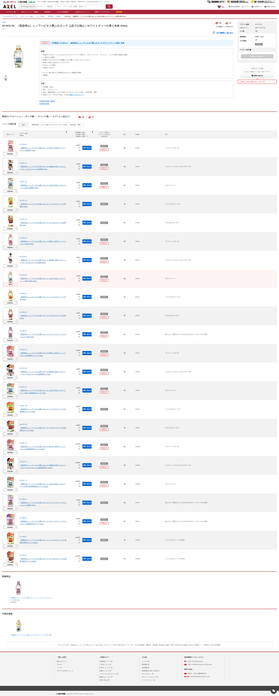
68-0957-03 (23, 200)
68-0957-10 (23, 443)
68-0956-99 (23, 144)
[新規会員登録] (234, 6)
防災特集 (119, 12)
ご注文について (104, 664)
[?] (250, 50)
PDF (230, 23)
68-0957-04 (23, 219)
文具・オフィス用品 (27, 16)
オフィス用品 (40, 16)
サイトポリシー (147, 674)
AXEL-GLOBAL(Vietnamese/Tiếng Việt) (200, 664)
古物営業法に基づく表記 (149, 671)
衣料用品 (50, 16)
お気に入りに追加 (257, 68)
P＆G (4, 22)
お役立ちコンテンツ (82, 12)
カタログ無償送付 (63, 12)
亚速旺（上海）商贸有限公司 (197, 673)
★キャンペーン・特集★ (30, 12)
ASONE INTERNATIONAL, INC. (200, 676)
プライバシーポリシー (149, 677)
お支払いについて (105, 667)
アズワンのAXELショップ (9, 16)
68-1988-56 (23, 518)
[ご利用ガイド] (257, 6)
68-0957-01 (23, 163)
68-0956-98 (23, 312)
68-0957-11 (23, 462)
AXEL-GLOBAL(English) (195, 661)
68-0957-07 (23, 387)
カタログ (59, 664)
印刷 (220, 23)
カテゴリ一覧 (10, 12)
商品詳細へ (10, 154)
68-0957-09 (23, 424)
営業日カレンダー (105, 677)
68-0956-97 (23, 293)
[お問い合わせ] (270, 6)
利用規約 (144, 664)
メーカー (59, 667)
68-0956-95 (23, 256)
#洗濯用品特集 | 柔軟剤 (47, 101)
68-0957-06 (23, 368)
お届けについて (104, 671)
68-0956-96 (23, 275)
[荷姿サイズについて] (76, 95)
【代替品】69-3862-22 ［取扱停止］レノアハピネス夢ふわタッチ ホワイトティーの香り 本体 (87, 43)
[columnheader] (43, 134)
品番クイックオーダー (102, 12)
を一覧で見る (224, 32)
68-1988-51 (23, 536)
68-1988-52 (23, 555)
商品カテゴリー (62, 661)
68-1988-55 (23, 499)
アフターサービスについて (107, 674)
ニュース (144, 661)
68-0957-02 (23, 182)
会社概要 (144, 667)
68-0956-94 (23, 238)
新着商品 (47, 12)
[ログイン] (246, 6)
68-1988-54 (23, 331)
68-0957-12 (23, 480)
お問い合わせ (258, 76)
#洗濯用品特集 (44, 104)
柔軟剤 (59, 16)
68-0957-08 (23, 405)
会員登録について (105, 661)
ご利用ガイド (104, 657)
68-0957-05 (23, 349)
